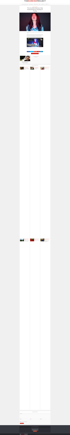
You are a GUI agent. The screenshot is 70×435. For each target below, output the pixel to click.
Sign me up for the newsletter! (23, 421)
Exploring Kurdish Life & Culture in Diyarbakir (26, 240)
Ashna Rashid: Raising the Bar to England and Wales (26, 69)
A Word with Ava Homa (37, 240)
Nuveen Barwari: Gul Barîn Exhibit (37, 68)
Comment (21, 413)
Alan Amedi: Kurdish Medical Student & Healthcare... (47, 241)
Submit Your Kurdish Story (35, 53)
